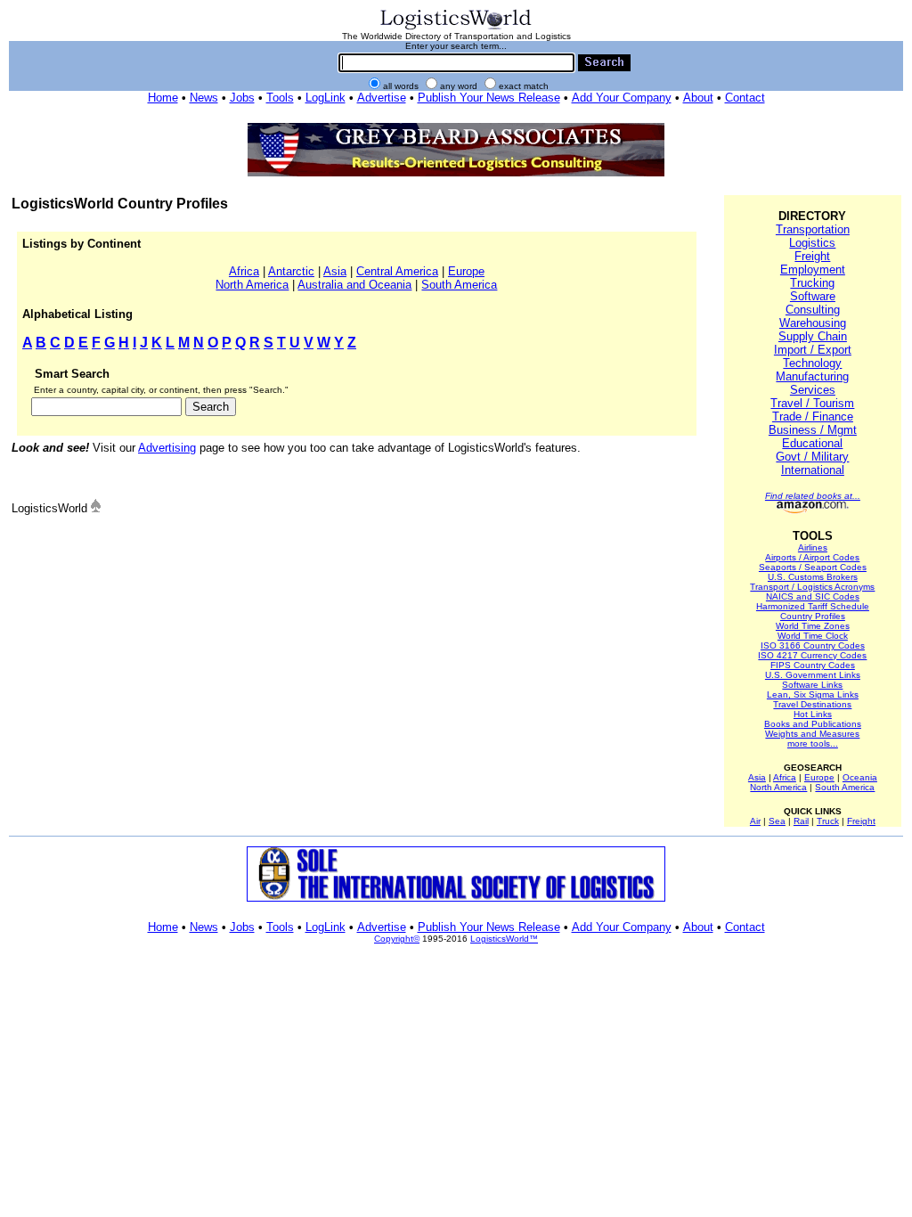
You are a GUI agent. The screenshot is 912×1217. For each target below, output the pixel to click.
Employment (812, 269)
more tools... (812, 743)
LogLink (325, 97)
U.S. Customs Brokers (813, 577)
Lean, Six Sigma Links (813, 694)
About (698, 97)
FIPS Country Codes (812, 665)
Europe (466, 271)
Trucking (812, 283)
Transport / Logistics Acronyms (812, 587)
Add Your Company (622, 97)
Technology (812, 363)
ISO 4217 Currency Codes (812, 655)
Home (163, 97)
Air (755, 821)
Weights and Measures (812, 734)
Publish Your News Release (489, 97)
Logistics (812, 242)
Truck (828, 821)
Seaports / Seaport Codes (813, 567)
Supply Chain (812, 336)
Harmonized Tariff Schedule (812, 606)
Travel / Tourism (812, 403)
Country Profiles (812, 616)
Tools (280, 97)
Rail (801, 821)
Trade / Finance (812, 416)
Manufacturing (812, 376)
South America (459, 284)
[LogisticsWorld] (456, 28)
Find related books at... (812, 496)
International (812, 470)
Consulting (813, 309)
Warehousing (812, 323)
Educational (812, 443)
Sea (777, 821)
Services (812, 389)
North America (252, 284)
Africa (244, 271)
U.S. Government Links (812, 675)
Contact (745, 97)
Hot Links (813, 714)
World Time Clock (813, 636)
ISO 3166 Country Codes (813, 645)
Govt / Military (812, 456)
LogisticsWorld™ (504, 938)
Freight (812, 256)
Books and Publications (812, 724)
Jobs (242, 97)
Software (812, 296)
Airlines (812, 547)
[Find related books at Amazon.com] (813, 510)
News (204, 97)
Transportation (813, 229)
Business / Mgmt (813, 430)
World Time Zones (813, 626)
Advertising (167, 447)
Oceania (860, 777)
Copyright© (396, 938)
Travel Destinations (812, 704)
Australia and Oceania (354, 284)
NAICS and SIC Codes (812, 596)
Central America (397, 271)
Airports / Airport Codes (812, 557)
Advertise (381, 97)
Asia (334, 271)
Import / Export (812, 349)
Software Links (812, 685)
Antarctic (291, 271)
